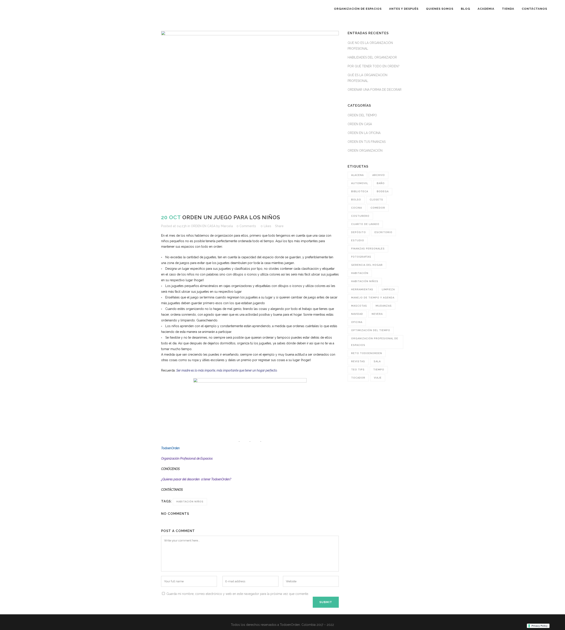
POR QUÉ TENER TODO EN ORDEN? (373, 66)
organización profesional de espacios (374, 342)
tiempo (378, 369)
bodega (383, 191)
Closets (376, 199)
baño (381, 183)
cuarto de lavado (365, 224)
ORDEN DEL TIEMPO (362, 115)
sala (377, 361)
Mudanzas (384, 305)
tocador (358, 377)
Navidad (357, 314)
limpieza (388, 289)
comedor (378, 207)
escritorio (383, 232)
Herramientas (362, 289)
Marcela (227, 226)
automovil (359, 183)
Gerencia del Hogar (367, 265)
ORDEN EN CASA (203, 226)
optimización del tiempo (370, 330)
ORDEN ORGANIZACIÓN (365, 150)
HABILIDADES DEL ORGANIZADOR (372, 57)
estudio (357, 240)
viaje (378, 377)
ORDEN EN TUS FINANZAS (367, 141)
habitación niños (189, 501)
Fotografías (361, 256)
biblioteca (359, 191)
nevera (377, 314)
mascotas (359, 305)
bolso (356, 199)
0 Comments (246, 226)
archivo (378, 175)
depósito (358, 232)
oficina (356, 322)
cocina (356, 207)
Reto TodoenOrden (366, 353)
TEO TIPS (358, 369)
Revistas (358, 361)
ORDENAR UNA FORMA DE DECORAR (374, 89)
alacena (357, 175)
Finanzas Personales (368, 248)
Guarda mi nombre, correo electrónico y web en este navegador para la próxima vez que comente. (237, 594)
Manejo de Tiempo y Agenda (372, 297)
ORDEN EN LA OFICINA (364, 133)
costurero (360, 216)
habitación (359, 273)
